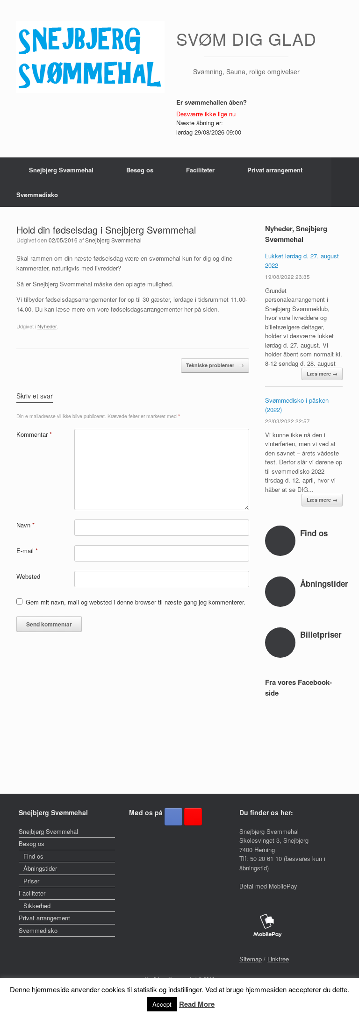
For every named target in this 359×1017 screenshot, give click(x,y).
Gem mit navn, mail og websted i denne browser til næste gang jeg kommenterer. (135, 601)
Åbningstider (40, 868)
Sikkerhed (36, 905)
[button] (345, 182)
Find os (33, 856)
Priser (31, 880)
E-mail (27, 550)
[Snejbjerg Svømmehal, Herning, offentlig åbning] (90, 57)
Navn (25, 524)
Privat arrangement (274, 169)
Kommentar (34, 434)
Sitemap (250, 958)
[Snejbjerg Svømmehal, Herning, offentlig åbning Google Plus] (193, 816)
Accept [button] (162, 1004)
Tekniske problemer (215, 365)
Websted (28, 576)
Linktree (278, 958)
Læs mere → (322, 373)
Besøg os (139, 169)
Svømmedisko (37, 194)
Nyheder (47, 326)
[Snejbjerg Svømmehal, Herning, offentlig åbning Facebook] (173, 816)
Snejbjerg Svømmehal (61, 169)
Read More (197, 1004)
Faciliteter (200, 169)
